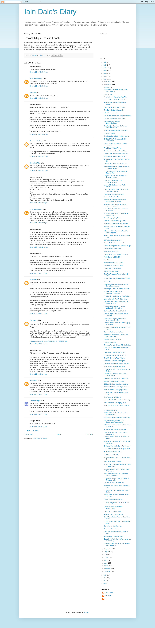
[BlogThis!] (55, 55)
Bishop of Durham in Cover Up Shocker (117, 446)
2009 (104, 70)
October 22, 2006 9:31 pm (38, 394)
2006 (104, 79)
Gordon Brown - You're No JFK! (114, 118)
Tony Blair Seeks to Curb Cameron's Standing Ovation (116, 474)
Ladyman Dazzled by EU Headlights (116, 378)
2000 (104, 583)
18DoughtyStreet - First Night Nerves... (116, 387)
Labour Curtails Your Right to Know (115, 299)
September (108, 549)
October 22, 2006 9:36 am (38, 374)
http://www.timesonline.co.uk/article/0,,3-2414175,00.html (48, 341)
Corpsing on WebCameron (113, 526)
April (106, 563)
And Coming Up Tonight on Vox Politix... (117, 296)
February (107, 569)
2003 (104, 581)
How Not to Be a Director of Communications (113, 181)
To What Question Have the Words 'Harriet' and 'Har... (115, 127)
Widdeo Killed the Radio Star (113, 514)
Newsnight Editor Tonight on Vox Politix (117, 289)
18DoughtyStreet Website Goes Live (116, 384)
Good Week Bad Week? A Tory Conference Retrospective (114, 421)
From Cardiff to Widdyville (112, 268)
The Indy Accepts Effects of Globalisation (117, 345)
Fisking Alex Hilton (110, 342)
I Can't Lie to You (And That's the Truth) (117, 278)
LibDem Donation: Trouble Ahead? (115, 164)
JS (105, 599)
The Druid (33, 320)
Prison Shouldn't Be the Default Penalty (117, 400)
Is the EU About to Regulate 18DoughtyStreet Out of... (113, 292)
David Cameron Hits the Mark (114, 483)
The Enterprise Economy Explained (115, 130)
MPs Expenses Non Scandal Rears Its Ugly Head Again (116, 167)
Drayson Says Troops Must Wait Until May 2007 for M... (116, 302)
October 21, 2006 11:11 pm (38, 223)
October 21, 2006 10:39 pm (39, 86)
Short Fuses (108, 260)
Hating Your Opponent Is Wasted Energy (117, 246)
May (106, 560)
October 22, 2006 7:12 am (38, 273)
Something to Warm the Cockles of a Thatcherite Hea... (116, 335)
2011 (104, 65)
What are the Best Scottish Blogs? (115, 156)
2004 (104, 578)
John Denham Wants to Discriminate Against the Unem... (116, 190)
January (107, 571)
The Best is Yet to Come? (112, 462)
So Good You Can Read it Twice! (115, 311)
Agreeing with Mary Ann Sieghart (115, 429)
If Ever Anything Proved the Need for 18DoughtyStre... (116, 232)
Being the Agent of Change (113, 451)
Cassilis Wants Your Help (112, 339)
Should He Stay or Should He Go (115, 355)
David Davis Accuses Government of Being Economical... (116, 285)
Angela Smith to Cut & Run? (113, 263)
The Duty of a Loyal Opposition (114, 110)
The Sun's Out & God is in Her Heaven (116, 136)
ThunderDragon (35, 401)
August (106, 552)
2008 (104, 73)
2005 (104, 575)
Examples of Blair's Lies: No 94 (114, 352)
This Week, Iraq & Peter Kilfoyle (114, 358)
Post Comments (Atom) (40, 438)
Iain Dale (33, 92)
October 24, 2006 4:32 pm (38, 426)
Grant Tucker (109, 592)
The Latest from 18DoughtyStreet (115, 403)
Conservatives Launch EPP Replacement (113, 507)
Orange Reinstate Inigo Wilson (114, 381)
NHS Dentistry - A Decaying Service (115, 390)
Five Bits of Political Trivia (112, 148)
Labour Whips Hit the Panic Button (115, 100)
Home (59, 435)
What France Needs (110, 113)
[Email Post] (48, 55)
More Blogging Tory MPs (112, 218)
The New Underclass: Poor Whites (115, 151)
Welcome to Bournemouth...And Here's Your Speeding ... (117, 544)
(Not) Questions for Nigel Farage (114, 107)
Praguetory (33, 380)
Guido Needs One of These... (113, 499)
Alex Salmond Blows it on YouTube (115, 97)
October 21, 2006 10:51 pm (39, 156)
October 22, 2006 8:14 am (38, 313)
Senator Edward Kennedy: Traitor (115, 221)
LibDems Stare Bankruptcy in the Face (116, 364)
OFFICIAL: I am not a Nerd (112, 240)
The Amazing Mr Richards (112, 397)
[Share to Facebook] (59, 55)
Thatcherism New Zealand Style (114, 366)
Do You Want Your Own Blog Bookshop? (117, 116)
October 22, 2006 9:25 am (38, 344)
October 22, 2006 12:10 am (39, 247)
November (108, 84)
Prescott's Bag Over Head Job (114, 197)
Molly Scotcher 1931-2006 (112, 257)
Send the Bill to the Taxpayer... (114, 265)
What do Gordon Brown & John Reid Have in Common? (116, 205)
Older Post (89, 435)
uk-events (33, 280)
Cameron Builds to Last (112, 529)
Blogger (86, 612)
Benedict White (35, 163)
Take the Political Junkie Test (113, 332)
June (106, 557)
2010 (104, 68)
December (108, 81)
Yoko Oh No (108, 281)
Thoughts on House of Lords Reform (116, 223)
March (106, 566)
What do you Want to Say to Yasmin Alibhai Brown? (115, 374)
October (107, 87)
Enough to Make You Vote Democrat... (116, 154)
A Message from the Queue (113, 511)
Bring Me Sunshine (110, 410)
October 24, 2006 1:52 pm (38, 414)
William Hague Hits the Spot (113, 536)
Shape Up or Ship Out (111, 454)
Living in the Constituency (112, 248)
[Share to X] (57, 55)
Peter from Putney (36, 78)
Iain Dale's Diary (50, 12)
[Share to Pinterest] (61, 55)
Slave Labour (108, 94)
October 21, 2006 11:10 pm (38, 203)
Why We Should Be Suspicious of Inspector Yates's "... (115, 176)
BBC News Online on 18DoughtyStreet (117, 449)
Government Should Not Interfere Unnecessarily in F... (115, 319)
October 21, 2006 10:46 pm (39, 134)
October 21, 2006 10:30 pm (39, 72)
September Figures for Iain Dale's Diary (117, 417)
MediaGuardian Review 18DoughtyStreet (112, 122)
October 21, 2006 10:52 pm (39, 170)
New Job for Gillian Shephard (114, 194)
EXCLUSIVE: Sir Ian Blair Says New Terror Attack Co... (116, 413)
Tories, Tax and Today (111, 271)
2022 (104, 62)
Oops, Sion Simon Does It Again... (115, 361)
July (105, 554)
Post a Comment (32, 430)
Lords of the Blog (109, 133)
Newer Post (28, 435)
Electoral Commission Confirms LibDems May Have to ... (114, 307)
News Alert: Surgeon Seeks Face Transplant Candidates (115, 200)
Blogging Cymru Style (111, 251)
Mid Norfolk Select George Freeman (116, 254)
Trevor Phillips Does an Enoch (114, 243)
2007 (104, 76)
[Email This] (52, 55)
